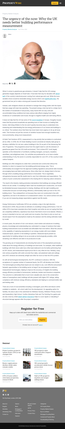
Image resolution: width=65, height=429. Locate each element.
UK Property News (45, 406)
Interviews (17, 413)
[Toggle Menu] (60, 3)
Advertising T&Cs (7, 411)
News (16, 406)
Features (17, 416)
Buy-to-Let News (44, 411)
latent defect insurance (26, 297)
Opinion (17, 403)
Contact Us (5, 414)
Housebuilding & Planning (47, 419)
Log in (40, 325)
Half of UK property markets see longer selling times (41, 378)
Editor (9, 34)
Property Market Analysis (11, 14)
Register (54, 3)
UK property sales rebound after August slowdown (42, 352)
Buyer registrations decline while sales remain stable (10, 365)
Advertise (5, 409)
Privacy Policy (31, 410)
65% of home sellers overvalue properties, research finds (11, 378)
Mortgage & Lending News (47, 414)
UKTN (29, 408)
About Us (5, 403)
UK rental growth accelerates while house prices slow (43, 365)
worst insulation (37, 120)
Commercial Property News (47, 417)
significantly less (50, 99)
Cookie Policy (31, 413)
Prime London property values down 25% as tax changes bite (12, 352)
